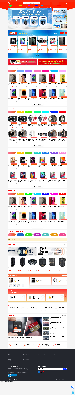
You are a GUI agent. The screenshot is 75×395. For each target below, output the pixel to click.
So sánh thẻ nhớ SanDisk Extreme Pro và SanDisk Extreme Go (20, 337)
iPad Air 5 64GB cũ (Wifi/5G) (52, 165)
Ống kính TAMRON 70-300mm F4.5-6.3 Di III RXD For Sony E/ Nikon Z (22, 268)
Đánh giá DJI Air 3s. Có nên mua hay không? (57, 336)
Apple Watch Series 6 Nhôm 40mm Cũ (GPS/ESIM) (42, 140)
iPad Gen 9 (64, 307)
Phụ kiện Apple (59, 7)
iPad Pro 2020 (11, 307)
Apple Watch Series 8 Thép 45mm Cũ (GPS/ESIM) (52, 125)
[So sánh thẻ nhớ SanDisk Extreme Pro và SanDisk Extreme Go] (25, 326)
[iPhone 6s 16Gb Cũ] (10, 285)
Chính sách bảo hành (26, 359)
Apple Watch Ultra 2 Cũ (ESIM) (21, 125)
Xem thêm (64, 275)
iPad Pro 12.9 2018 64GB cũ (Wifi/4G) (52, 181)
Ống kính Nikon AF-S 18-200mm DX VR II (51, 268)
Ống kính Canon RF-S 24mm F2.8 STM (32, 268)
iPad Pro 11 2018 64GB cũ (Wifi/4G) (52, 47)
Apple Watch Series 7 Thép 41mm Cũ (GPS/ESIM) (22, 140)
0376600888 (47, 3)
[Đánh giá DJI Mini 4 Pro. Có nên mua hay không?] (46, 333)
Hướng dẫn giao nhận (41, 356)
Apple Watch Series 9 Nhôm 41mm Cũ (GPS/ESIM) (42, 125)
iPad (35, 7)
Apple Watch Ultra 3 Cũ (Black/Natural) (12, 125)
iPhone (29, 7)
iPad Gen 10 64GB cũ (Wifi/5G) (41, 166)
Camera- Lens (11, 7)
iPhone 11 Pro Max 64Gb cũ (32, 46)
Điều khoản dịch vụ (41, 358)
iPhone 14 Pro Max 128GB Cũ (22, 99)
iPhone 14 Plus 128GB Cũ (12, 98)
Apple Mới (54, 354)
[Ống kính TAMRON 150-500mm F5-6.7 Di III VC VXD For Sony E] (12, 262)
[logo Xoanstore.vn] (12, 3)
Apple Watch (20, 7)
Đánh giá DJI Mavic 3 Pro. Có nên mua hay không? (57, 318)
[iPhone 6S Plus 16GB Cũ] (22, 285)
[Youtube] (43, 372)
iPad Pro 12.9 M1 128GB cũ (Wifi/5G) (22, 181)
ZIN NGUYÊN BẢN (62, 279)
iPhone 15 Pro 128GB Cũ (42, 83)
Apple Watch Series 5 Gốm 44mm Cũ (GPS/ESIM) (32, 140)
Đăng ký (66, 0)
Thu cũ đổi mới (55, 355)
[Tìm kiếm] (24, 3)
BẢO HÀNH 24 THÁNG (19, 279)
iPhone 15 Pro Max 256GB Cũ (12, 84)
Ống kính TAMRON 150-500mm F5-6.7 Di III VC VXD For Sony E (12, 268)
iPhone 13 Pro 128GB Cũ (52, 98)
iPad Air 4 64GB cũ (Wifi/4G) (12, 46)
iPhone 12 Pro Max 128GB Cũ (62, 47)
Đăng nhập (62, 0)
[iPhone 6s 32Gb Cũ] (18, 285)
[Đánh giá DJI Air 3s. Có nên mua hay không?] (46, 338)
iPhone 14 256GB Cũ (61, 83)
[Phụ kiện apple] (22, 252)
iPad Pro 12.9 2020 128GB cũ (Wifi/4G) (32, 181)
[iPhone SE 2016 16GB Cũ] (14, 285)
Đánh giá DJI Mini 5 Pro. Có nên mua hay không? (58, 327)
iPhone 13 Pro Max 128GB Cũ (32, 99)
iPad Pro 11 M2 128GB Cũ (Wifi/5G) (32, 166)
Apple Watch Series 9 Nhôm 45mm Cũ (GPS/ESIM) (32, 125)
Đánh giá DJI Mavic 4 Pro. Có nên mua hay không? (57, 323)
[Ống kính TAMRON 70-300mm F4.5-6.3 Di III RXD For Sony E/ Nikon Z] (22, 262)
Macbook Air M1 (24, 307)
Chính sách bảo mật (26, 354)
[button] (8, 18)
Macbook (42, 7)
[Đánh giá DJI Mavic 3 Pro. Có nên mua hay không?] (46, 319)
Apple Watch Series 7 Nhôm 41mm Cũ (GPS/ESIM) (41, 47)
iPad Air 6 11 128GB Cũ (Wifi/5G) (11, 166)
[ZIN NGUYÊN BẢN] (55, 280)
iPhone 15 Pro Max (17, 307)
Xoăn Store (15, 379)
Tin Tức (54, 356)
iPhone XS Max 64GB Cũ (22, 83)
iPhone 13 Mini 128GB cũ (52, 83)
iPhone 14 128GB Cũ (31, 83)
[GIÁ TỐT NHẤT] (33, 280)
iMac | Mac (50, 7)
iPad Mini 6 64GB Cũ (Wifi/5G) (21, 47)
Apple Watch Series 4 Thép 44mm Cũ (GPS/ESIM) (52, 140)
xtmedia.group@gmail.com (55, 0)
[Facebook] (39, 372)
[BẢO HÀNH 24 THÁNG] (11, 280)
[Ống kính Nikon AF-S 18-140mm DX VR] (42, 262)
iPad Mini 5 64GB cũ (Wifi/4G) (61, 166)
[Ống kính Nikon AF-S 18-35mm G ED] (62, 262)
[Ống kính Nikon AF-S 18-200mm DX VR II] (52, 262)
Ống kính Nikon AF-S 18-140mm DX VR (41, 268)
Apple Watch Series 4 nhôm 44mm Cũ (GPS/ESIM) (62, 140)
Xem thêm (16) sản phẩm (37, 186)
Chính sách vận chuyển (26, 355)
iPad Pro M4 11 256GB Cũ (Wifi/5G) (22, 166)
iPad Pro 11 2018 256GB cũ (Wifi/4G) (12, 181)
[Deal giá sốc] (18, 33)
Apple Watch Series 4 (40, 307)
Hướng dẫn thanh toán (41, 355)
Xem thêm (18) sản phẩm (37, 145)
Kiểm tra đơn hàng (56, 358)
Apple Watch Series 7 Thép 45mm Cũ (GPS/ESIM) (12, 140)
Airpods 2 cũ (59, 307)
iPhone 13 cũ (53, 307)
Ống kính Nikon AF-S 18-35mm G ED (61, 268)
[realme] (52, 252)
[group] (30, 18)
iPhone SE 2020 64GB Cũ (42, 98)
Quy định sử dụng (25, 358)
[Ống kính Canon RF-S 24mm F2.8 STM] (32, 262)
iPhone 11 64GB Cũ (61, 98)
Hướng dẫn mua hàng (41, 354)
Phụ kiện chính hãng (13, 244)
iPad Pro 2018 (47, 307)
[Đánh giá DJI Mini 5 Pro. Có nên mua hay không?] (46, 328)
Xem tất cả (64, 244)
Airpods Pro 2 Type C (32, 307)
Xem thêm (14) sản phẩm (37, 104)
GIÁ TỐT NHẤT (39, 279)
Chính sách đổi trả (26, 356)
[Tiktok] (41, 372)
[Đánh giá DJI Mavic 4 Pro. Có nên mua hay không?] (46, 324)
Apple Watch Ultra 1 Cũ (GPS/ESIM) (61, 125)
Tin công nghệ (12, 315)
